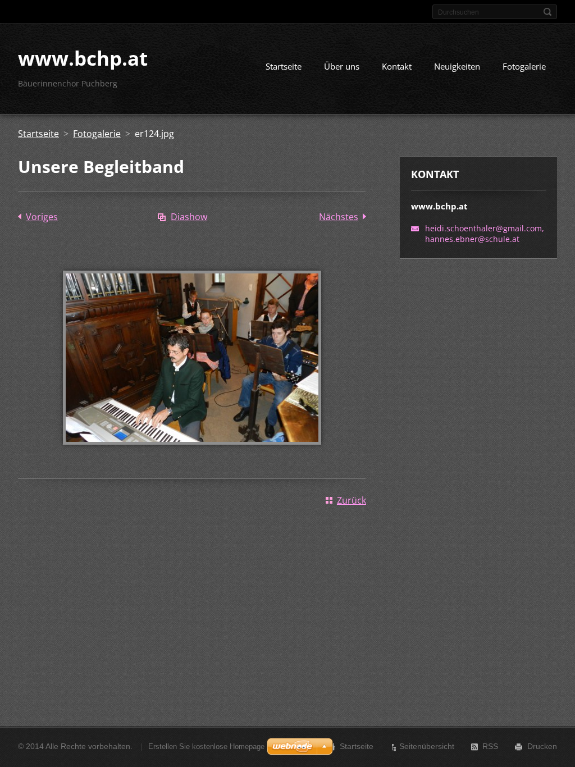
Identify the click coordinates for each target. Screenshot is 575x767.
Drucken (542, 746)
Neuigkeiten (457, 66)
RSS (490, 746)
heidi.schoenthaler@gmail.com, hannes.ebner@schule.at (484, 233)
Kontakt (397, 66)
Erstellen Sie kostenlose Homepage (206, 746)
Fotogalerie (524, 66)
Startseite (284, 66)
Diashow (189, 217)
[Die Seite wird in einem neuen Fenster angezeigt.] (192, 452)
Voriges (42, 217)
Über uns (341, 66)
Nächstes (338, 217)
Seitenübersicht (426, 746)
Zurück (351, 500)
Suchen (547, 12)
